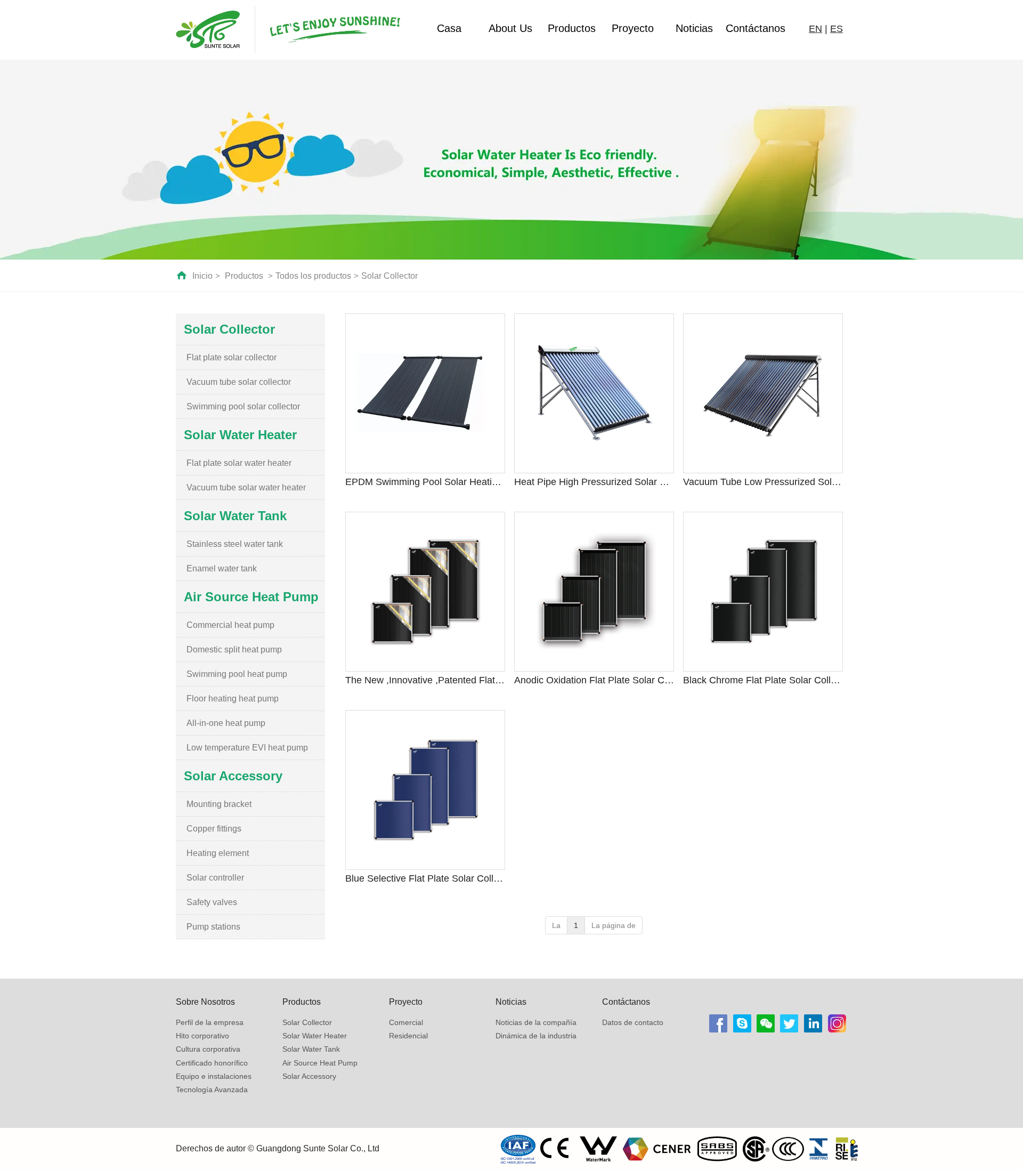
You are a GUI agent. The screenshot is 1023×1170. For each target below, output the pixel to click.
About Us (510, 28)
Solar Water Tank (311, 1049)
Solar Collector (389, 275)
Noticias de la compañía (536, 1022)
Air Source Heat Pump (320, 1063)
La (556, 925)
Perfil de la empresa (209, 1022)
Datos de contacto (632, 1022)
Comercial (406, 1022)
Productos (572, 28)
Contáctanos (755, 28)
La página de (613, 925)
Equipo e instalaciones (213, 1076)
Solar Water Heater (314, 1035)
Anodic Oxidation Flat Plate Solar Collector (594, 680)
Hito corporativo (202, 1035)
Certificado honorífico (212, 1063)
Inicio (202, 275)
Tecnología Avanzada (212, 1089)
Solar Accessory (309, 1076)
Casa (449, 28)
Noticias (694, 28)
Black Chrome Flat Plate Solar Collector (763, 680)
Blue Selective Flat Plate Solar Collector (425, 878)
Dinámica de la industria (536, 1035)
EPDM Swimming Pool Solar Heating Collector (425, 482)
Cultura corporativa (208, 1049)
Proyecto (633, 28)
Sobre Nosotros (205, 1001)
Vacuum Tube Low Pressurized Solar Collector (763, 482)
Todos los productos (313, 275)
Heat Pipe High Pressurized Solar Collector (594, 482)
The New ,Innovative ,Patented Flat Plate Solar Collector (425, 680)
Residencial (408, 1035)
